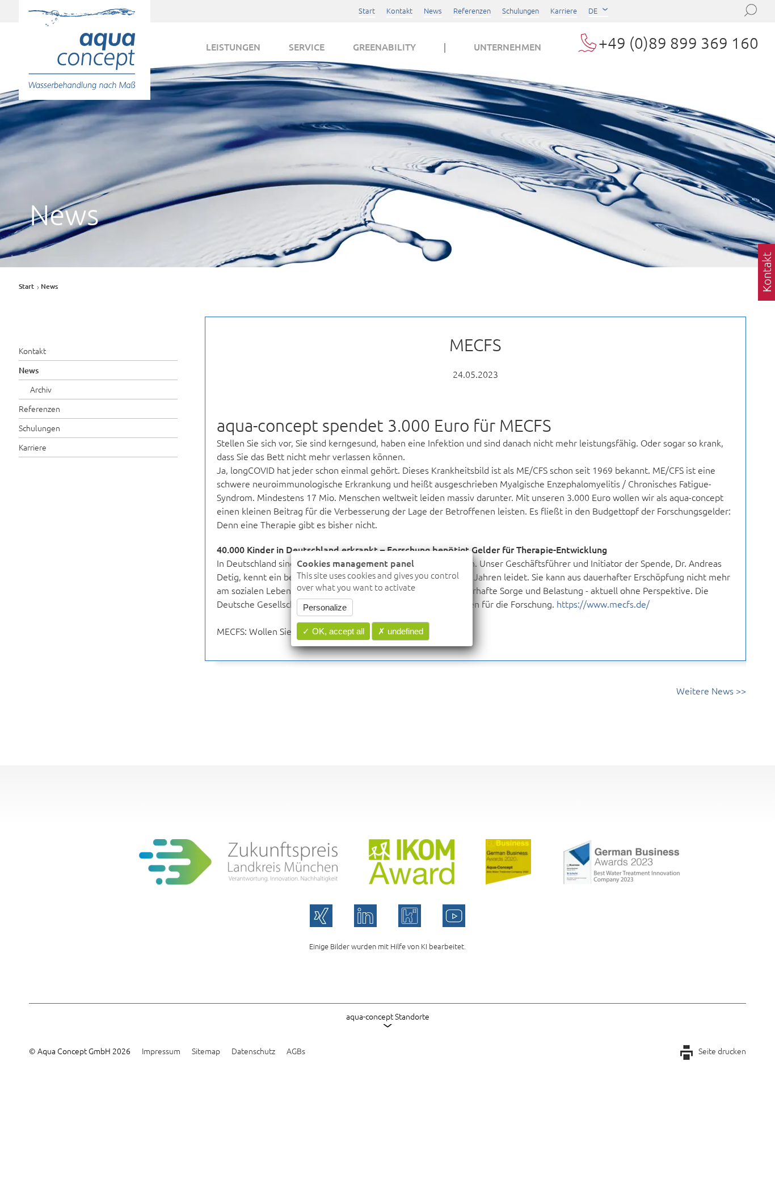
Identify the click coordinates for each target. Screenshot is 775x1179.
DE (592, 10)
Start (367, 10)
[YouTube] (454, 915)
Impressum (161, 1050)
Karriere (563, 10)
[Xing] (321, 915)
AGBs (296, 1050)
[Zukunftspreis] (238, 880)
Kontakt (399, 10)
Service (307, 46)
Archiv (41, 389)
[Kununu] (409, 915)
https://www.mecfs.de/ (603, 603)
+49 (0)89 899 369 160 (679, 42)
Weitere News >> (711, 690)
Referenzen (472, 10)
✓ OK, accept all (333, 631)
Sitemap (206, 1050)
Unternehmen (507, 46)
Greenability (384, 46)
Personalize (325, 607)
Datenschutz (253, 1050)
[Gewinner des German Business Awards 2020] (508, 880)
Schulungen (520, 10)
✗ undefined (400, 631)
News (433, 10)
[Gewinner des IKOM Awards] (411, 880)
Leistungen (233, 46)
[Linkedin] (365, 915)
